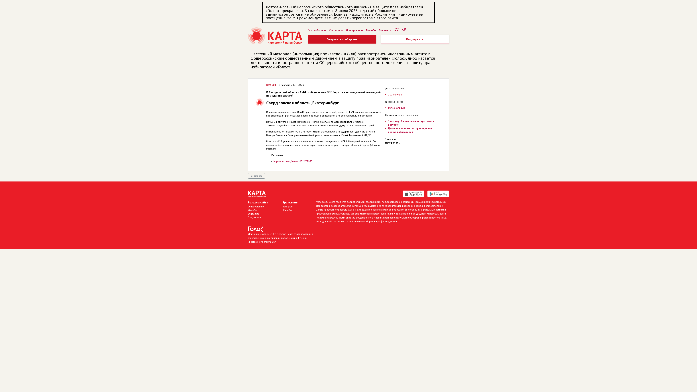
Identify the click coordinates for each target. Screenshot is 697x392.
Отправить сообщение (342, 39)
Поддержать (414, 39)
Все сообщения (317, 30)
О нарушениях (354, 30)
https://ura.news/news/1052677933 (293, 161)
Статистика (336, 30)
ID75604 (271, 85)
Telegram (288, 206)
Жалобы (371, 30)
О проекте (385, 30)
